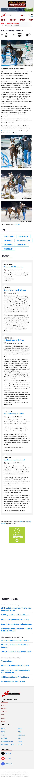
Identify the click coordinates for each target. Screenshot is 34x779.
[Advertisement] (17, 570)
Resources (21, 735)
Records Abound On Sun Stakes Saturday (16, 624)
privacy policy (25, 776)
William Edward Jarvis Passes (13, 682)
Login (23, 15)
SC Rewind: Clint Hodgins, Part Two (15, 640)
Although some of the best (14, 340)
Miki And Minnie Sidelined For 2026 (15, 619)
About (20, 741)
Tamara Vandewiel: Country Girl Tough (16, 652)
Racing (3, 728)
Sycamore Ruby (21, 245)
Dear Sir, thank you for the (14, 414)
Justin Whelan (8, 241)
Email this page (6, 35)
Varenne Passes (7, 661)
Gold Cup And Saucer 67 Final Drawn (15, 615)
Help (19, 738)
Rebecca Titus (8, 245)
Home (3, 721)
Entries (3, 20)
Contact (21, 744)
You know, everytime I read (14, 460)
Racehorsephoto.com (7, 131)
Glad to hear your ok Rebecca (15, 290)
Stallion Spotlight (7, 744)
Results (13, 20)
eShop (31, 20)
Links (19, 732)
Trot (3, 735)
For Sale (4, 738)
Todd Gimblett (8, 249)
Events (20, 728)
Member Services (7, 741)
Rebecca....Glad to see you (13, 267)
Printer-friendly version (19, 35)
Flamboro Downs (9, 236)
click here (17, 224)
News (2, 23)
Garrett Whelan (23, 236)
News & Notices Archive (13, 23)
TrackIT (22, 20)
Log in (22, 521)
